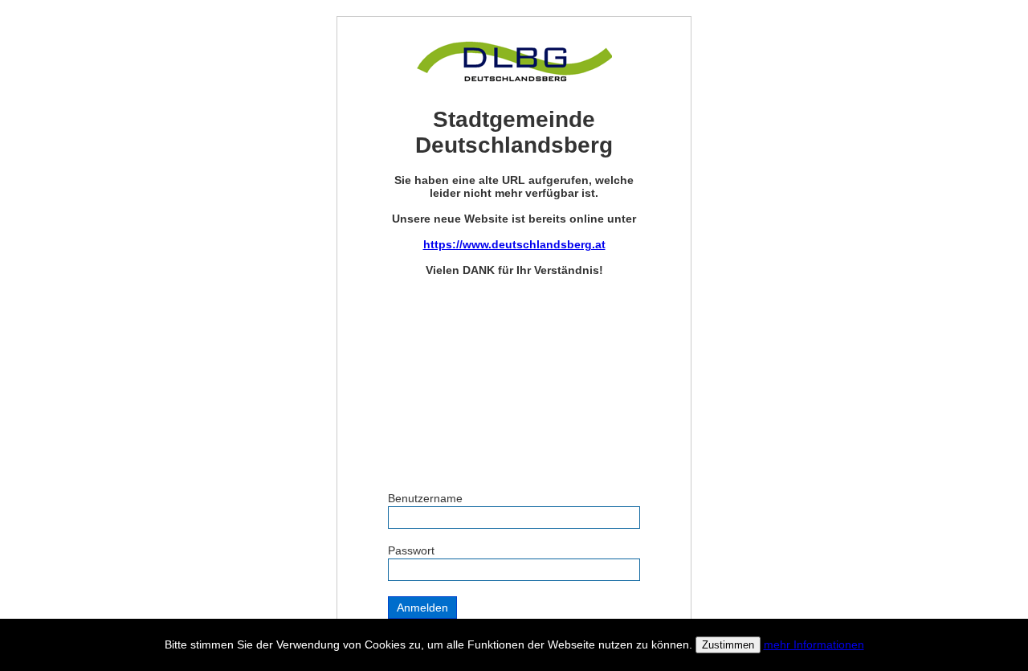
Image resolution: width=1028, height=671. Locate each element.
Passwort (411, 550)
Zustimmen (728, 645)
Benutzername (425, 498)
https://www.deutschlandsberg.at (514, 244)
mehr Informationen (814, 644)
